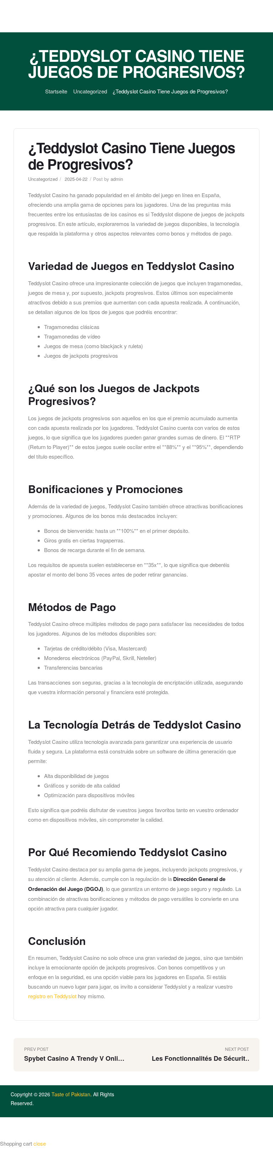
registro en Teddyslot (52, 996)
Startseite (56, 91)
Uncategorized (90, 91)
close (39, 1143)
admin (117, 178)
